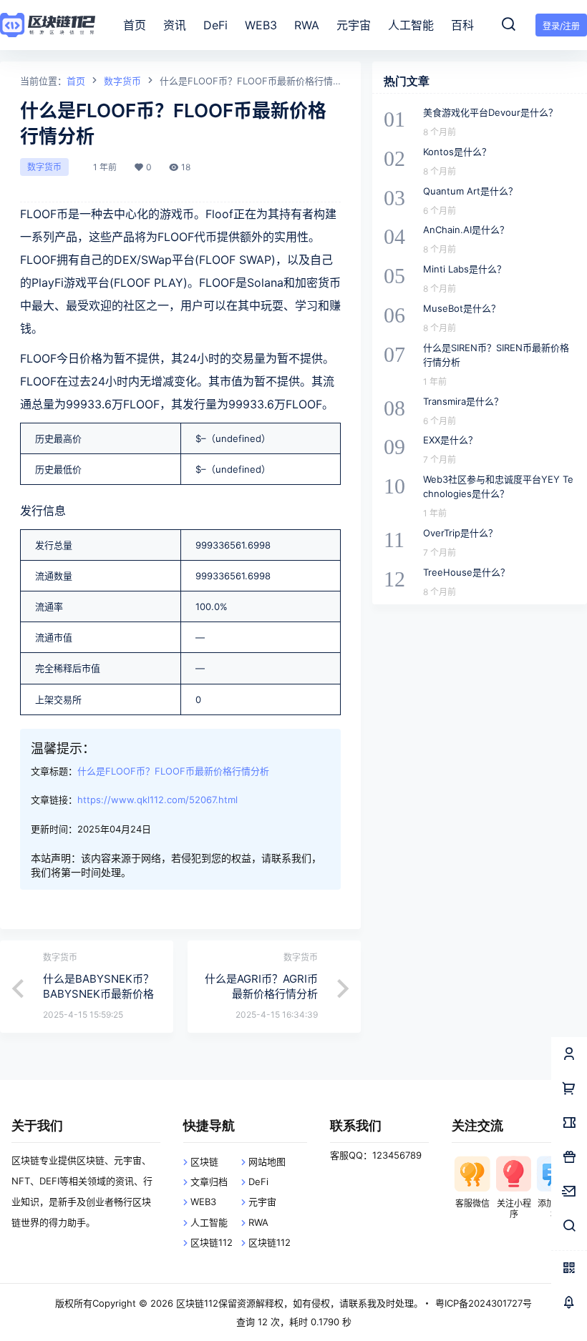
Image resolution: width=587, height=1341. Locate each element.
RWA (258, 1222)
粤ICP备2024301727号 (483, 1303)
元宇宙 (262, 1201)
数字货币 (122, 81)
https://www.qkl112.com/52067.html (157, 799)
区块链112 (211, 1242)
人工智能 (209, 1222)
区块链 (204, 1161)
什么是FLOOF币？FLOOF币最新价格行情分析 (173, 771)
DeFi (258, 1181)
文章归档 (209, 1181)
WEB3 (203, 1201)
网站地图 (267, 1161)
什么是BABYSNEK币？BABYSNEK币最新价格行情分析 (98, 994)
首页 (76, 81)
